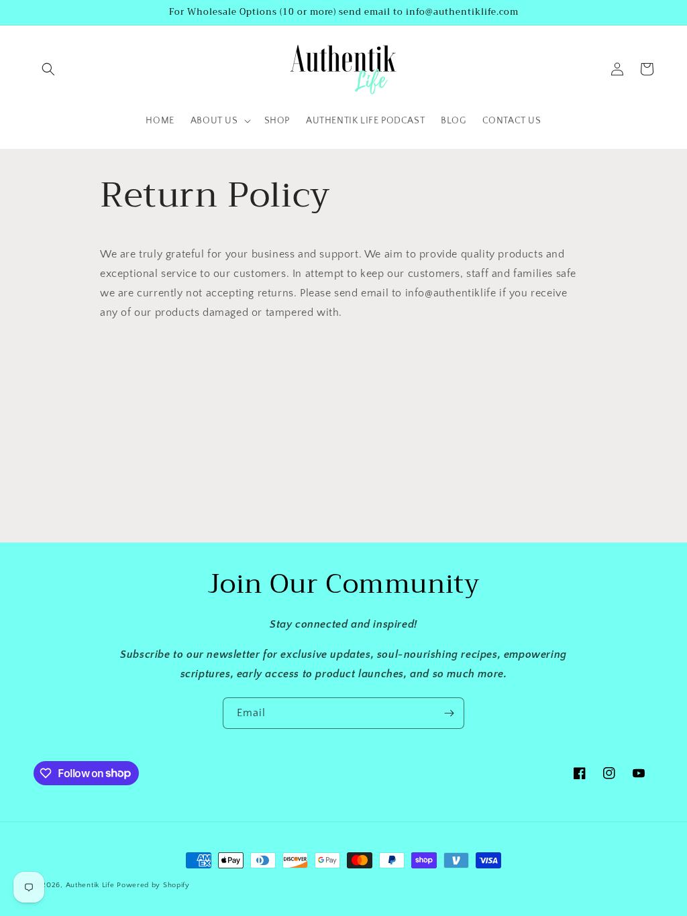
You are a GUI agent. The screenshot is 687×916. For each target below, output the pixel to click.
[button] (48, 69)
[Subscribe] (449, 713)
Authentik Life (91, 885)
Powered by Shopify (153, 885)
